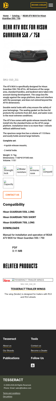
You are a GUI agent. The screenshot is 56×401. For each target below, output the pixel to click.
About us (7, 345)
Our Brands (8, 350)
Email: (13, 388)
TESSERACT (13, 379)
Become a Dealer (39, 350)
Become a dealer (39, 5)
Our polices (7, 397)
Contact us (36, 345)
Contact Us (12, 195)
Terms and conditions (11, 393)
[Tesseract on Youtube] (32, 366)
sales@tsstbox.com (23, 388)
